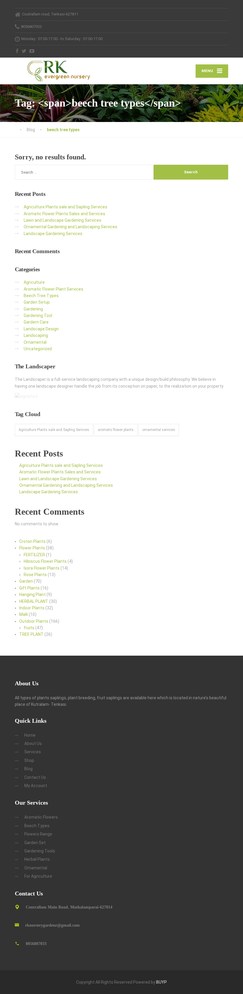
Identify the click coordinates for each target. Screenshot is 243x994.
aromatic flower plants (116, 430)
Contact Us (35, 777)
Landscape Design (41, 328)
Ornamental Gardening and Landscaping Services (70, 226)
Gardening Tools (39, 851)
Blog (28, 768)
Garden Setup (37, 302)
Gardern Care (36, 322)
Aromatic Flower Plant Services (53, 289)
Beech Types (36, 825)
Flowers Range (38, 834)
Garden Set (35, 842)
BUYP (161, 982)
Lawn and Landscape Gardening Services (62, 220)
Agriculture (34, 282)
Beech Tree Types (41, 295)
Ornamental (35, 342)
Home (30, 735)
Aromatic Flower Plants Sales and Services (64, 213)
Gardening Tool (38, 315)
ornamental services (158, 430)
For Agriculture (38, 876)
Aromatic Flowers (41, 817)
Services (32, 751)
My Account (35, 785)
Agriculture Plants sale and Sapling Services (65, 206)
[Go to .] (21, 129)
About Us (33, 743)
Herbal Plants (37, 859)
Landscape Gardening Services (53, 233)
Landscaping (36, 335)
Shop (29, 760)
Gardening (33, 309)
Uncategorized (38, 348)
